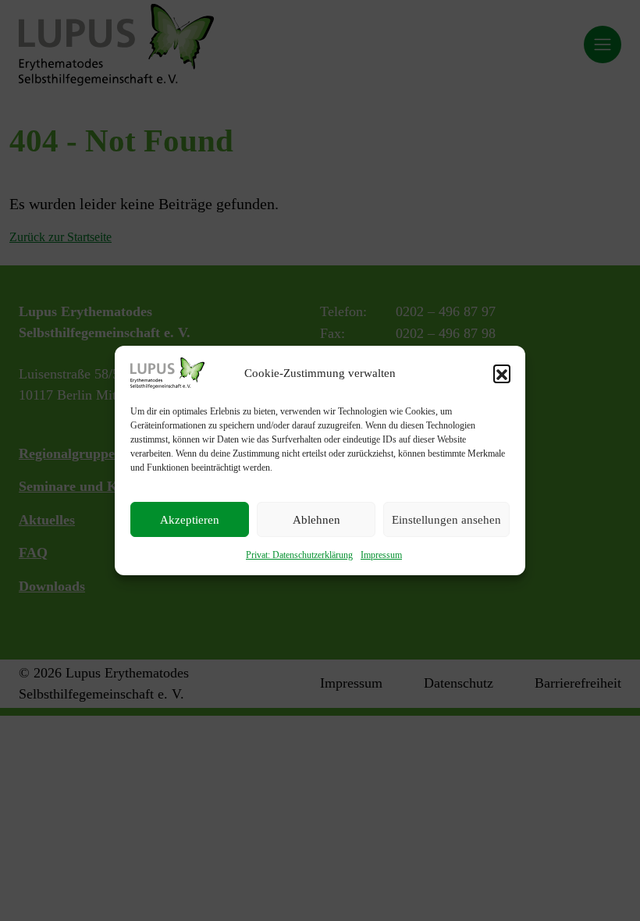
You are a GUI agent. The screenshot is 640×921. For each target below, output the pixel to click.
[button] (502, 373)
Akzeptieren (189, 520)
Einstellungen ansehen (446, 520)
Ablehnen (316, 520)
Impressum (381, 554)
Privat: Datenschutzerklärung (299, 554)
